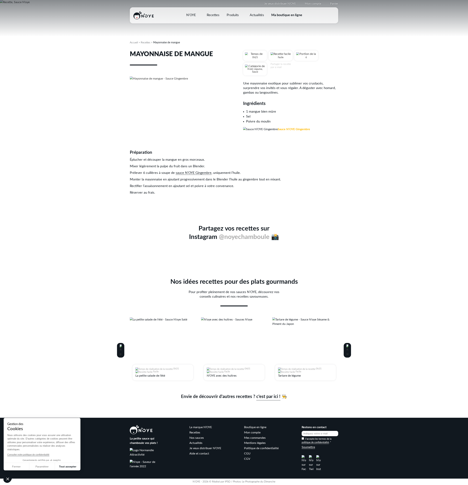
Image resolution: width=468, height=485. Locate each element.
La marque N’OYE (200, 427)
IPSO (227, 481)
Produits (233, 15)
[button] (120, 350)
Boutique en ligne (255, 427)
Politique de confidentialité (261, 448)
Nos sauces (196, 437)
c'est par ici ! (268, 397)
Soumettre (308, 447)
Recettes (213, 15)
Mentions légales (255, 442)
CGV (247, 458)
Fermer (16, 466)
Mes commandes (255, 437)
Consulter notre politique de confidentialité (28, 454)
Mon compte (313, 3)
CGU (247, 453)
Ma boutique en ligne (286, 15)
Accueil (134, 42)
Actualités (257, 15)
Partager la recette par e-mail (281, 66)
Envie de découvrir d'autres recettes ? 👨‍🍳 (234, 397)
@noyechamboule (244, 237)
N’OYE (191, 15)
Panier (334, 3)
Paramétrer (42, 466)
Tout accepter (67, 466)
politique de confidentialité (315, 442)
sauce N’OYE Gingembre (194, 173)
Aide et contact (199, 453)
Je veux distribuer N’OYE (280, 3)
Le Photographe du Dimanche (258, 481)
